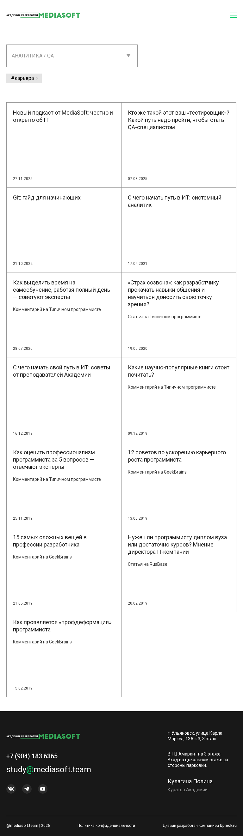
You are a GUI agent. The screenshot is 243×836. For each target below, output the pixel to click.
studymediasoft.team (48, 769)
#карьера (22, 78)
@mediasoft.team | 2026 (28, 825)
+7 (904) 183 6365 (32, 756)
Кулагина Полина (190, 781)
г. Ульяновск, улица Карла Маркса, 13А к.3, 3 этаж (195, 736)
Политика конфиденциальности (106, 825)
